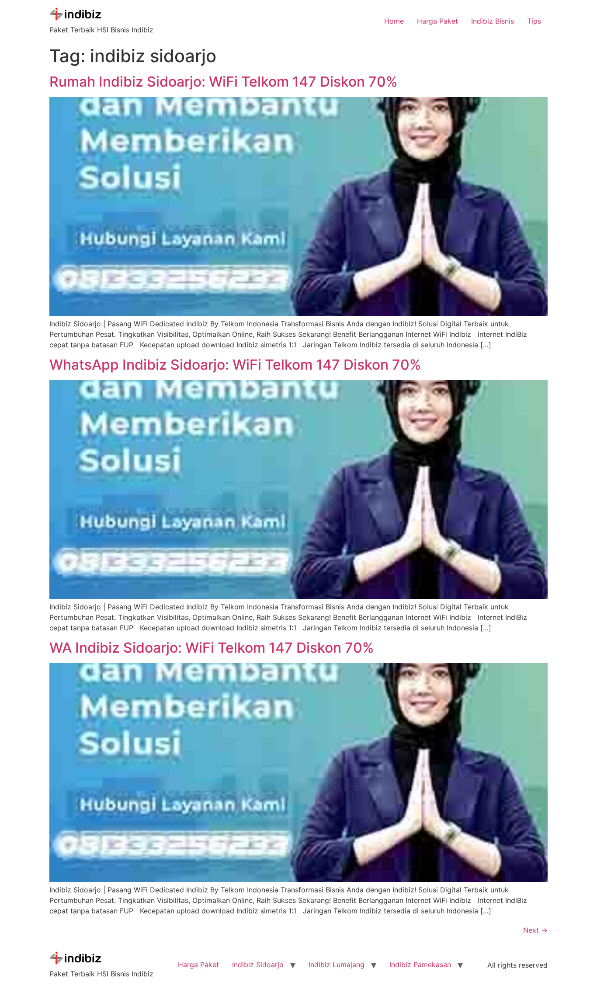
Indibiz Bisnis (492, 21)
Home (394, 21)
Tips (534, 21)
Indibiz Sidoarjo (258, 964)
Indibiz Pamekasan (420, 964)
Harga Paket (437, 21)
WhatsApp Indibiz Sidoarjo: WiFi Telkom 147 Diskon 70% (235, 364)
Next (535, 930)
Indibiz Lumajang (336, 964)
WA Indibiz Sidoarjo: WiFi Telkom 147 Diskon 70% (211, 647)
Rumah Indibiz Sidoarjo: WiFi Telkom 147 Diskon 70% (223, 81)
